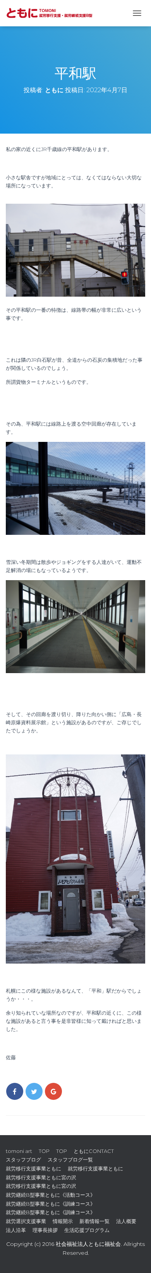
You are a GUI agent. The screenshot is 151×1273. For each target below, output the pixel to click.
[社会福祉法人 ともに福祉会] (54, 13)
